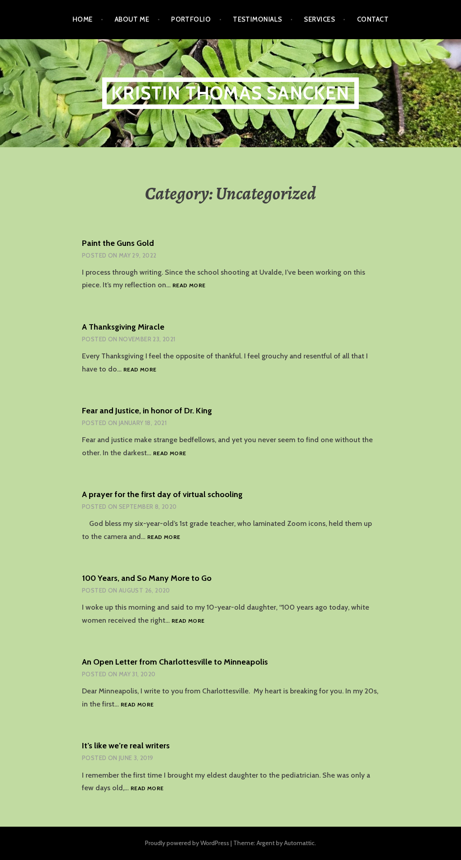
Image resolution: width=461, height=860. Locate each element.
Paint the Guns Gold (118, 243)
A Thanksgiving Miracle (123, 327)
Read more (188, 286)
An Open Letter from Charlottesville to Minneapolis (175, 662)
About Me (132, 19)
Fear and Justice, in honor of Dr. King (147, 411)
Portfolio (191, 19)
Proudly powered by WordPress (187, 843)
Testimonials (257, 19)
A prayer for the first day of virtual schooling (162, 494)
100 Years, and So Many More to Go (147, 578)
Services (319, 19)
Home (82, 19)
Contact (373, 19)
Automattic (299, 843)
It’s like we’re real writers (126, 746)
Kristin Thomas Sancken (230, 93)
